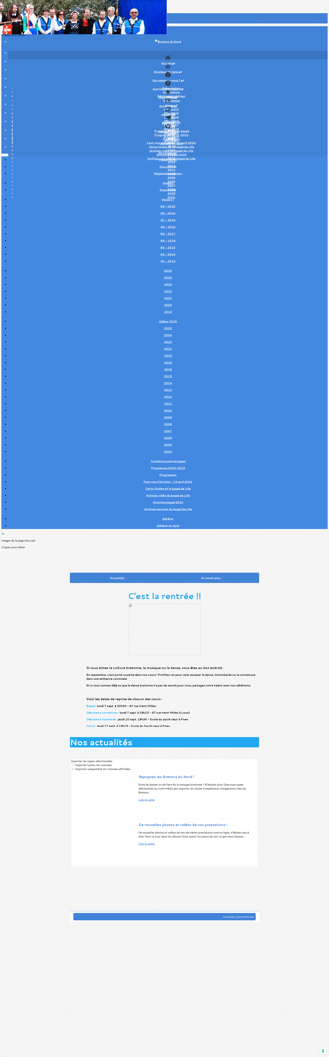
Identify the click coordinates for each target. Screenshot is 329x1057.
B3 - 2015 (168, 247)
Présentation (168, 160)
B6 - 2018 (168, 227)
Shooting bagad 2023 (168, 502)
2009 (171, 177)
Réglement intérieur (168, 173)
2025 (171, 126)
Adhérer (171, 139)
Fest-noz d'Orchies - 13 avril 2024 (167, 482)
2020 (168, 305)
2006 (168, 438)
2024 (171, 118)
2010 (168, 410)
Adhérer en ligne (171, 143)
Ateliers (168, 183)
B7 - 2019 (168, 220)
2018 (168, 362)
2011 (168, 404)
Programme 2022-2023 (171, 135)
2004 (168, 451)
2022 (168, 291)
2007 (168, 431)
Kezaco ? (168, 199)
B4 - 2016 (168, 241)
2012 (168, 397)
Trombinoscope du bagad (168, 461)
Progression (167, 475)
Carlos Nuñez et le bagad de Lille (171, 147)
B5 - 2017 (168, 234)
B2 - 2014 (168, 254)
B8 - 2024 (168, 213)
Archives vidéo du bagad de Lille (168, 495)
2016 (168, 369)
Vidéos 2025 (168, 321)
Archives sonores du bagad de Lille (168, 509)
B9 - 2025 (171, 109)
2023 (168, 284)
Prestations (171, 101)
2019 (168, 312)
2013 (168, 390)
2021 (168, 298)
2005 (168, 445)
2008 (168, 424)
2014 (168, 383)
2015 (168, 376)
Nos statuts (171, 92)
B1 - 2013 (168, 261)
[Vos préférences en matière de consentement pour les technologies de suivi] (323, 1051)
